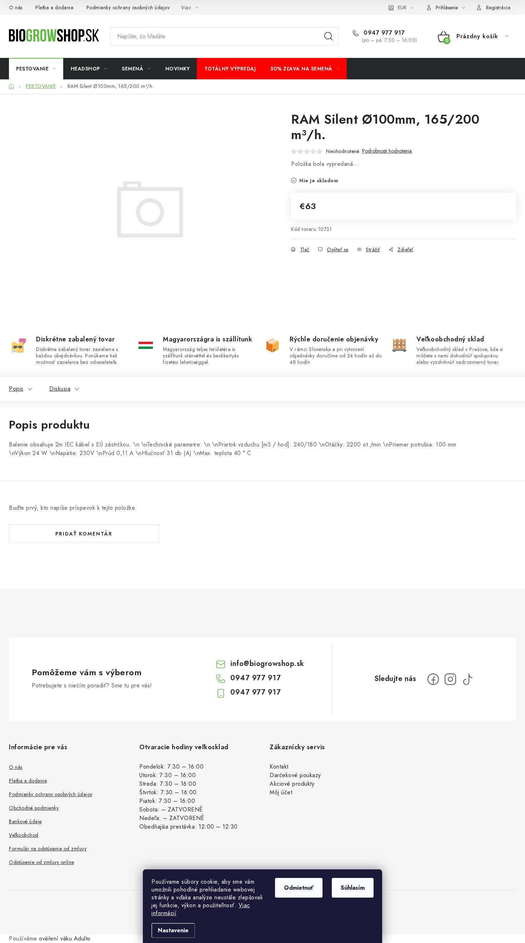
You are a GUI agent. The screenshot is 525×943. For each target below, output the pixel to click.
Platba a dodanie (54, 7)
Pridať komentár (83, 533)
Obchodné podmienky (34, 807)
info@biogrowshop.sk (267, 663)
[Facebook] (433, 679)
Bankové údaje (25, 821)
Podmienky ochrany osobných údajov (128, 7)
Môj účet (281, 792)
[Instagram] (450, 679)
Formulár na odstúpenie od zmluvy (47, 848)
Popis (16, 389)
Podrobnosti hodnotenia (387, 151)
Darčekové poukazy (295, 775)
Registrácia (498, 7)
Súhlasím (353, 888)
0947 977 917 (383, 32)
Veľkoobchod (24, 835)
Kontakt (279, 766)
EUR (402, 7)
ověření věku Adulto (65, 938)
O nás (15, 7)
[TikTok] (467, 679)
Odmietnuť (299, 888)
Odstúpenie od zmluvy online (41, 862)
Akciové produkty (292, 784)
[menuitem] (36, 68)
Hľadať (329, 36)
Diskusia (59, 389)
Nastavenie (173, 930)
